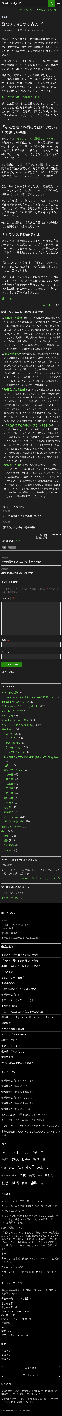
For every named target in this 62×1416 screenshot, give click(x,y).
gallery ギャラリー (11, 826)
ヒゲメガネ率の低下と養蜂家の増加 (19, 954)
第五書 (9, 792)
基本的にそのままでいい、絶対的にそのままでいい (28, 1017)
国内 (45, 1159)
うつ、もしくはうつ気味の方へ (18, 724)
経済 (15, 1183)
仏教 (34, 1152)
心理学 (7, 835)
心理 (30, 1167)
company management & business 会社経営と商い (28, 697)
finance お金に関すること (15, 701)
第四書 (9, 788)
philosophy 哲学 (9, 692)
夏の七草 (6, 1354)
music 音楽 (7, 715)
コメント (8, 598)
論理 (34, 1183)
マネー (17, 1152)
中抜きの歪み (8, 983)
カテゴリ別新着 (23, 1298)
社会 (5, 1182)
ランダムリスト (31, 1374)
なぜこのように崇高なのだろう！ (36, 138)
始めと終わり (13, 742)
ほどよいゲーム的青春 (13, 977)
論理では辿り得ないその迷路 (19, 527)
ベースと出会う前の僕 (13, 1028)
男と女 (49, 1175)
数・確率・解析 (9, 1175)
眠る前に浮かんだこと (13, 1051)
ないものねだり (14, 747)
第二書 (9, 779)
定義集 (7, 765)
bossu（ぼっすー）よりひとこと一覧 (41, 878)
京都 (27, 1152)
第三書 (9, 783)
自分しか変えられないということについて (23, 1125)
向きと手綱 (7, 971)
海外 (40, 1175)
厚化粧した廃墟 (13, 317)
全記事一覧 (7, 1298)
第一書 (9, 774)
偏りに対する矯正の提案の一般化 (20, 97)
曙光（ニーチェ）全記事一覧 (16, 1319)
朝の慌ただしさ (9, 1039)
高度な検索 (31, 1368)
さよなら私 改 (9, 1307)
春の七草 (6, 1350)
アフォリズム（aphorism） (15, 1335)
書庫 (3, 831)
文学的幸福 (7, 1057)
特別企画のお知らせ (15, 821)
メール (6, 651)
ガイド (39, 1271)
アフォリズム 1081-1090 (14, 1034)
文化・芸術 (27, 1175)
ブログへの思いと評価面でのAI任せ (19, 960)
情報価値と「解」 (10, 994)
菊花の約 (8, 811)
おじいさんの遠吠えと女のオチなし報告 (22, 1011)
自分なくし (12, 738)
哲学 (36, 1159)
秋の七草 (6, 1358)
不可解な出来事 (9, 1005)
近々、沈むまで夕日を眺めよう (17, 1062)
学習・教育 (7, 1167)
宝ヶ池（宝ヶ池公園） (13, 897)
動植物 (26, 1159)
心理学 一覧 (8, 1315)
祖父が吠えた (12, 353)
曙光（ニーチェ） (13, 769)
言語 (25, 1183)
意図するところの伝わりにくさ (17, 1000)
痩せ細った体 (12, 464)
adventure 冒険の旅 (12, 710)
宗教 (20, 1167)
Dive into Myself (11, 3)
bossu (23, 30)
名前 (5, 639)
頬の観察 (6, 1022)
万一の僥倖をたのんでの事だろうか (22, 516)
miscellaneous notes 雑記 (15, 720)
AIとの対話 (10, 844)
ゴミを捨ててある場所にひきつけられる (27, 425)
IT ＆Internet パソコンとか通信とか (21, 706)
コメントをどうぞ (37, 30)
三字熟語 (8, 802)
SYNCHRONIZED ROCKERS (16, 1311)
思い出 (12, 547)
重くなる (6, 298)
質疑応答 (8, 798)
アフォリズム (11, 816)
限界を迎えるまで (10, 1045)
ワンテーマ (7, 850)
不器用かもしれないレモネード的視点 (21, 966)
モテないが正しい (15, 751)
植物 (6, 840)
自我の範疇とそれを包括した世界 (18, 988)
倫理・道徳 (10, 1159)
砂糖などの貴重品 (14, 389)
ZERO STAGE (6, 1153)
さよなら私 (10, 733)
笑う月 (4, 17)
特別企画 (6, 729)
